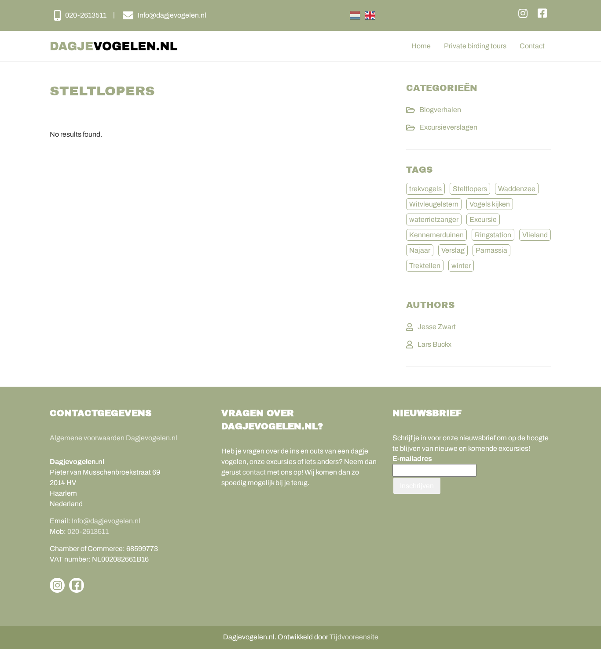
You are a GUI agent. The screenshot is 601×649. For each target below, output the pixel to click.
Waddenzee (516, 188)
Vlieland (535, 235)
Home (421, 46)
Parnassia (491, 250)
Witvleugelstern (433, 204)
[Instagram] (523, 13)
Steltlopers (470, 188)
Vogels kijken (489, 204)
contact (254, 472)
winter (461, 265)
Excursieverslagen (448, 127)
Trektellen (424, 265)
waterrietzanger (433, 219)
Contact (532, 46)
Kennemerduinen (436, 235)
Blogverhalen (440, 109)
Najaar (419, 250)
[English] (370, 15)
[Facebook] (542, 13)
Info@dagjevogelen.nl (106, 521)
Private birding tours (475, 46)
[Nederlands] (355, 15)
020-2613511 (88, 531)
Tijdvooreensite (354, 637)
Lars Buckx (434, 344)
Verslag (453, 250)
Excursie (483, 219)
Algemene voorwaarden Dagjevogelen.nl (113, 438)
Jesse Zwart (437, 326)
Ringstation (493, 235)
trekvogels (425, 188)
